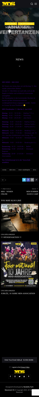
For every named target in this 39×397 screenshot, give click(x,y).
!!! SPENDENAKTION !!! (11, 237)
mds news (12, 170)
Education (10, 24)
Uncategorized (26, 24)
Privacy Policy (24, 367)
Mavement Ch (9, 390)
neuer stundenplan (24, 170)
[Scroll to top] (36, 394)
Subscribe (28, 360)
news (34, 170)
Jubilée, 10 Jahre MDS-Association (18, 293)
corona (4, 170)
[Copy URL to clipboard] (36, 180)
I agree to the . (21, 367)
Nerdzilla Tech (28, 387)
